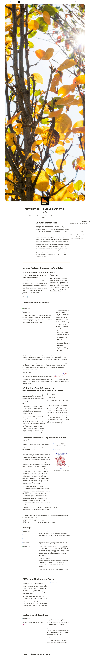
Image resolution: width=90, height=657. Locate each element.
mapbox (27, 491)
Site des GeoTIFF (27, 509)
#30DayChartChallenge (30, 605)
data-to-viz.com (65, 287)
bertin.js (46, 535)
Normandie (57, 626)
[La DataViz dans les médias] (21, 302)
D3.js (55, 291)
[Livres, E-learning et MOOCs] (21, 654)
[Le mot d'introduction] (35, 222)
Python (52, 291)
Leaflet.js (63, 546)
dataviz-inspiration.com (35, 285)
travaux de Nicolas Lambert (52, 533)
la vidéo (53, 236)
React (59, 291)
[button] (77, 2)
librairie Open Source (46, 569)
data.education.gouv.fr (58, 622)
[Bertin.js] (21, 527)
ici (27, 296)
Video (24, 519)
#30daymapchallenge (41, 585)
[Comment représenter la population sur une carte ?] (21, 437)
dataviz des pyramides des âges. (35, 432)
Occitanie (64, 626)
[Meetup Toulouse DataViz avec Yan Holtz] (21, 268)
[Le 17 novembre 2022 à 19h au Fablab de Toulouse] (21, 272)
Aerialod (53, 515)
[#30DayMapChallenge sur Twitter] (21, 579)
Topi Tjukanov (39, 586)
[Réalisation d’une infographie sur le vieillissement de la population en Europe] (21, 388)
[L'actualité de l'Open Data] (21, 615)
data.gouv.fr (62, 619)
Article (24, 521)
